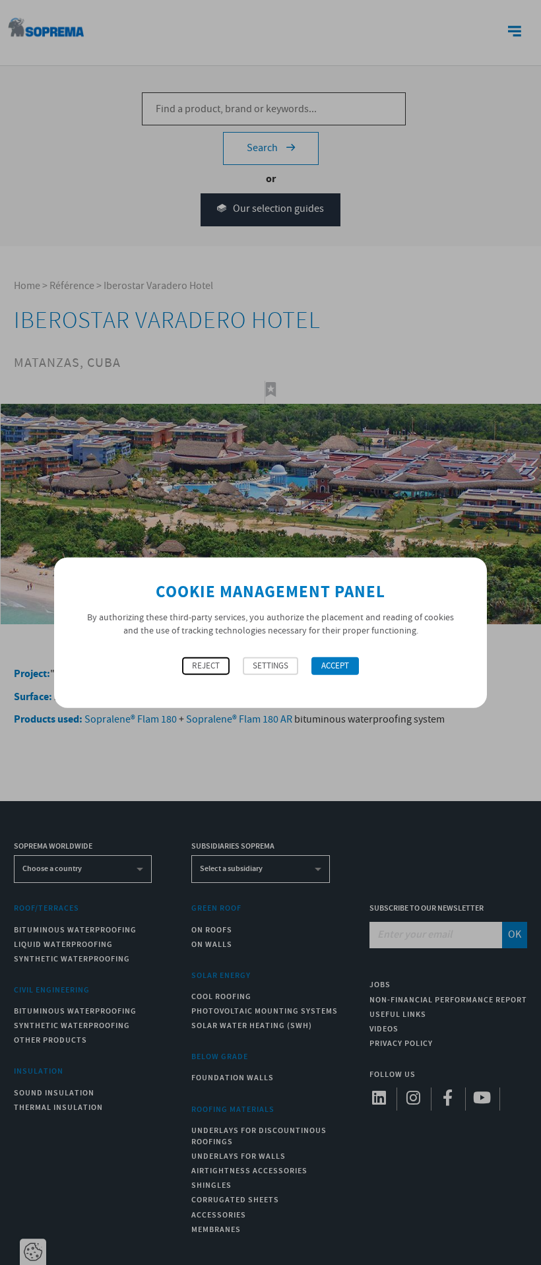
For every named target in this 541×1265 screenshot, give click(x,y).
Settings (270, 666)
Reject (206, 666)
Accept (335, 666)
